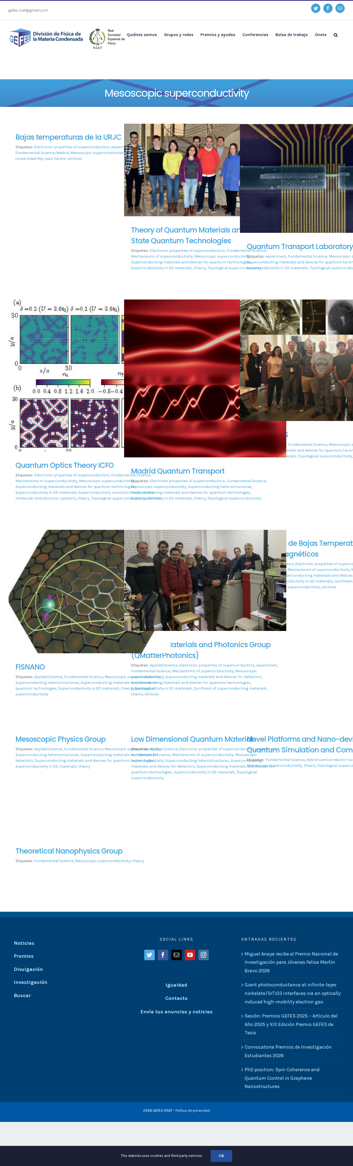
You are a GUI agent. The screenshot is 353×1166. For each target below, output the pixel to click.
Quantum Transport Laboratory (300, 247)
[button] (336, 34)
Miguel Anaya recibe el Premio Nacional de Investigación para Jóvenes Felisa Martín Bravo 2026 (291, 962)
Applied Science (48, 676)
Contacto (176, 998)
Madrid (62, 152)
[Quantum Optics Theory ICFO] (90, 378)
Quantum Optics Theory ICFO (64, 465)
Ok (221, 1156)
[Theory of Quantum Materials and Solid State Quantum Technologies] (205, 174)
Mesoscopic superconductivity (98, 152)
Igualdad (176, 985)
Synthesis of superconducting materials (230, 688)
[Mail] (176, 955)
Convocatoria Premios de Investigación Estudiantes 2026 (288, 1051)
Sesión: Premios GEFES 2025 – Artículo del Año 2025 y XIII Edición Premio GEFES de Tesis (291, 1024)
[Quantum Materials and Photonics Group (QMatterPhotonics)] (205, 587)
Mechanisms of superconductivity (162, 256)
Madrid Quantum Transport (177, 471)
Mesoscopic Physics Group (60, 739)
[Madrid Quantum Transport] (205, 400)
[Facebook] (163, 955)
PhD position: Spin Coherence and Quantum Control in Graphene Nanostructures (282, 1078)
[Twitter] (149, 955)
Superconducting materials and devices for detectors (213, 676)
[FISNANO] (90, 599)
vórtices (74, 158)
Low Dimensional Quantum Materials (193, 739)
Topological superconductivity (118, 498)
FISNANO (30, 667)
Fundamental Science (307, 256)
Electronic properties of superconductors (71, 147)
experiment (276, 256)
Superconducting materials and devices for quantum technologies (190, 262)
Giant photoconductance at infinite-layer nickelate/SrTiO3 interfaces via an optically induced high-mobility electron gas (293, 993)
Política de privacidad (192, 1110)
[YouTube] (190, 955)
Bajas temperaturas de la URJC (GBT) (79, 137)
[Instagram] (203, 955)
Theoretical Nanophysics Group (68, 851)
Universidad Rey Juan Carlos (40, 158)
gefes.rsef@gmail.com (28, 10)
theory (200, 268)
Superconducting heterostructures (220, 486)
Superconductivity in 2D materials (161, 268)
